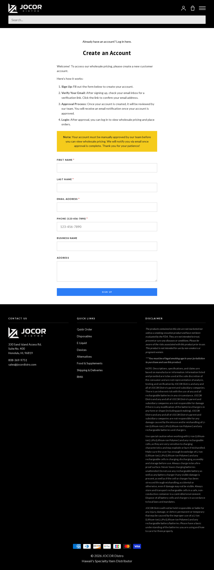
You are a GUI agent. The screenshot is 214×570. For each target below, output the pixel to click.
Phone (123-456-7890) (72, 218)
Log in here (123, 41)
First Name (65, 159)
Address (63, 257)
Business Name (67, 238)
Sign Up (107, 292)
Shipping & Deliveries (90, 370)
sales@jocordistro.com (22, 364)
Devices (82, 350)
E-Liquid (82, 343)
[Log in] (183, 8)
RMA (80, 377)
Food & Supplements (89, 363)
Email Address (68, 199)
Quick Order (84, 329)
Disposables (84, 336)
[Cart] (193, 8)
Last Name (65, 179)
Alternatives (84, 356)
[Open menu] (202, 8)
